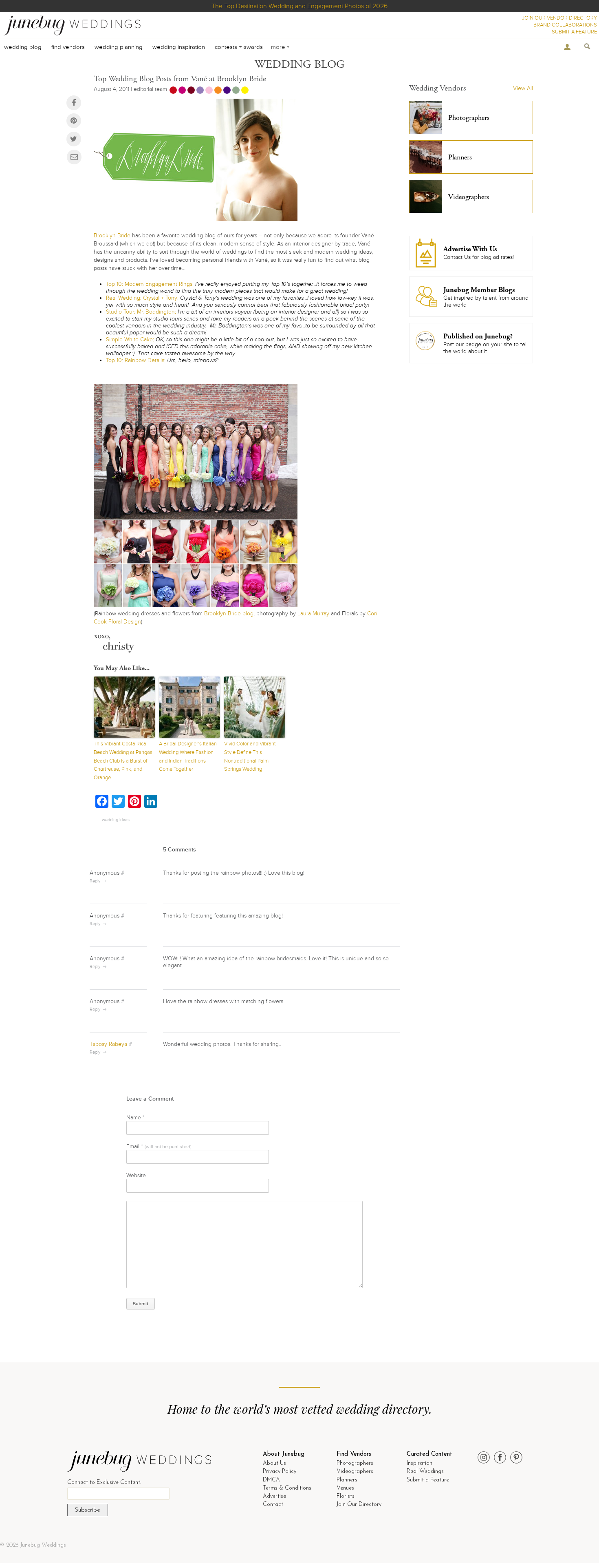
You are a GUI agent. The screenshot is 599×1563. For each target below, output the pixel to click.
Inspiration (419, 1463)
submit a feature (574, 32)
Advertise (274, 1496)
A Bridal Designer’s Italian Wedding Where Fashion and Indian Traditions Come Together (188, 756)
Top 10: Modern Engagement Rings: (150, 284)
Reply (95, 881)
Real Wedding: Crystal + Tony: (142, 297)
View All (523, 88)
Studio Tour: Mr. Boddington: (141, 311)
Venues (345, 1488)
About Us (274, 1463)
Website (136, 1175)
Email (159, 1146)
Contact (273, 1504)
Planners (347, 1480)
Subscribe (87, 1510)
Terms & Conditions (287, 1488)
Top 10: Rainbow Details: (135, 360)
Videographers (355, 1471)
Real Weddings (425, 1471)
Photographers (355, 1463)
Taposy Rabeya (108, 1044)
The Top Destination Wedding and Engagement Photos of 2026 (299, 6)
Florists (346, 1496)
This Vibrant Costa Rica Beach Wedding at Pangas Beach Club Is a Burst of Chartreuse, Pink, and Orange (123, 761)
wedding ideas (116, 819)
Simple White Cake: (130, 339)
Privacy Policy (279, 1471)
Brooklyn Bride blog (228, 613)
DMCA (271, 1480)
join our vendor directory (559, 18)
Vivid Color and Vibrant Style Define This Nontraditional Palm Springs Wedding (250, 756)
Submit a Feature (428, 1480)
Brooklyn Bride (112, 235)
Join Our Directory (359, 1504)
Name (135, 1117)
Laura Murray (313, 613)
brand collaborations (565, 25)
